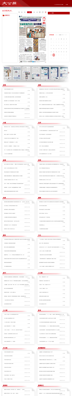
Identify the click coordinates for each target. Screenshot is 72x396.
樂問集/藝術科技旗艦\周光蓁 (44, 296)
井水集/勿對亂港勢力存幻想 (8, 89)
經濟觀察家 (41, 348)
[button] (4, 73)
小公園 (40, 273)
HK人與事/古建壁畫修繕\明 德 (9, 318)
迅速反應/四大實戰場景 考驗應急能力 (10, 116)
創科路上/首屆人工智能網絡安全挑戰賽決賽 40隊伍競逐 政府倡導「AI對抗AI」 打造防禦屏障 (51, 116)
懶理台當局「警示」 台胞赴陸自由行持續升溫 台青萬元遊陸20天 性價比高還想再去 (16, 126)
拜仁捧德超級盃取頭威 (7, 266)
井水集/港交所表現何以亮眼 (8, 363)
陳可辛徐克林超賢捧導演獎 (8, 288)
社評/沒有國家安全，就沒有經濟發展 (45, 134)
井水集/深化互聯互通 (7, 367)
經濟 (39, 160)
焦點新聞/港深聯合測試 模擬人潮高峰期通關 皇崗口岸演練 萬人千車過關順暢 (16, 108)
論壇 (4, 160)
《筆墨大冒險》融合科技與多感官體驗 (45, 254)
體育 (4, 235)
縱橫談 (5, 385)
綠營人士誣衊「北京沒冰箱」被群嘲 (10, 134)
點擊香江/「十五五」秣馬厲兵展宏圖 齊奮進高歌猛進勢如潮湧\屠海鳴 (50, 393)
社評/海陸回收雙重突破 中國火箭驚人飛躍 (46, 142)
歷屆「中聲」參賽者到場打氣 (44, 243)
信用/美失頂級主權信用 (43, 205)
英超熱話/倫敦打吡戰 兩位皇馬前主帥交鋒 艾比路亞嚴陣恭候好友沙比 (15, 258)
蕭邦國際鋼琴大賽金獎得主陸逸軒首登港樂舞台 (47, 262)
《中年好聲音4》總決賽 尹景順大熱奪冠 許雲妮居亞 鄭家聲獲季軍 (50, 239)
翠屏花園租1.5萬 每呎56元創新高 (9, 213)
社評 (39, 123)
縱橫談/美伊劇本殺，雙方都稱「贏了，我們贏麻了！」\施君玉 (14, 389)
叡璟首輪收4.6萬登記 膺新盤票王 (9, 209)
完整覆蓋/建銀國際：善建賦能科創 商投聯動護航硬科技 (48, 187)
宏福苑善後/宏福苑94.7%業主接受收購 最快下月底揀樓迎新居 (59, 17)
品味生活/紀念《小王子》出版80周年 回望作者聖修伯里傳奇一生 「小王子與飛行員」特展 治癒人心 (51, 247)
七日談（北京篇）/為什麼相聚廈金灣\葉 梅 (11, 314)
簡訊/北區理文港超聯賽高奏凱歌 (9, 247)
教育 (39, 310)
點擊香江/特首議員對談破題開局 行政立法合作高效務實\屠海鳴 (49, 389)
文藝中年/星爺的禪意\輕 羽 (43, 292)
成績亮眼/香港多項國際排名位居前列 (45, 100)
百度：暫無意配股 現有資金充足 (44, 168)
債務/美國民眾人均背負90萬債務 (44, 209)
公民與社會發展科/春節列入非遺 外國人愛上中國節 (47, 318)
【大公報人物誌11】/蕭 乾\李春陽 (9, 322)
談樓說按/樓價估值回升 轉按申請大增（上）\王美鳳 (47, 359)
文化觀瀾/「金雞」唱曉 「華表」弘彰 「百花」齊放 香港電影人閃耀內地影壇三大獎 (16, 284)
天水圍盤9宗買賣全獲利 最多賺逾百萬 (10, 217)
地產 (4, 198)
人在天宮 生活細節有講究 (8, 153)
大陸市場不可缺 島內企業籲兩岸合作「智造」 (11, 138)
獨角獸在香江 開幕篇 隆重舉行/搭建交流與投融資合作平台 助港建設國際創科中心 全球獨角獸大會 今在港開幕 (51, 183)
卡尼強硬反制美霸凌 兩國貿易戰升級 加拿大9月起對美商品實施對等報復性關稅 (51, 221)
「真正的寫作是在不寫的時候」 (9, 300)
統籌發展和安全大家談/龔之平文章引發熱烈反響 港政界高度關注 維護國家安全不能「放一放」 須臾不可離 (52, 89)
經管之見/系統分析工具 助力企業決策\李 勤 (46, 355)
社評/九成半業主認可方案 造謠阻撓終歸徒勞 (46, 126)
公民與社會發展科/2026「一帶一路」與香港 (46, 341)
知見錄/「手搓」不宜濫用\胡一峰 (44, 284)
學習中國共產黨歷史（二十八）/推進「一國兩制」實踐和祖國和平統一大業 (51, 314)
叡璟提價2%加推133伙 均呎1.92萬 (45, 179)
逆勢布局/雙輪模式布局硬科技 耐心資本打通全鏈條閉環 (48, 191)
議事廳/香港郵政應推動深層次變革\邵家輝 (11, 191)
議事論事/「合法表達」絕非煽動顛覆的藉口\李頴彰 (12, 187)
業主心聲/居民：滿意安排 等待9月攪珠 (55, 22)
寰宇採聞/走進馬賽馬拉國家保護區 (45, 300)
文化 (39, 235)
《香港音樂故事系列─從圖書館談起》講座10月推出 (47, 258)
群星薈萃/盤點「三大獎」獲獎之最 (9, 292)
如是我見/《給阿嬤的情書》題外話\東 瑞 (11, 333)
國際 (39, 198)
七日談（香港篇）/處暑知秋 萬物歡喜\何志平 (46, 266)
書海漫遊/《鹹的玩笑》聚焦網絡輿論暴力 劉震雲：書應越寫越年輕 (15, 296)
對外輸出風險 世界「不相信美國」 (44, 217)
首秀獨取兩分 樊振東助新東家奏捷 (9, 243)
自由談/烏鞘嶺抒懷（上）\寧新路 (9, 341)
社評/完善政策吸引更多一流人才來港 (45, 153)
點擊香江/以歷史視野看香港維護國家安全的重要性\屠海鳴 (48, 112)
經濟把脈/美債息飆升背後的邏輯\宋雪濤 (45, 375)
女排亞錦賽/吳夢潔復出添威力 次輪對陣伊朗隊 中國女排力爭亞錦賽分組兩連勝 (17, 239)
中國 (4, 123)
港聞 (39, 85)
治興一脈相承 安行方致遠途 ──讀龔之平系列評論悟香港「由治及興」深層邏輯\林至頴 (16, 164)
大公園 (5, 310)
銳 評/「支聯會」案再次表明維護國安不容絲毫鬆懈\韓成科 (13, 183)
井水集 (5, 348)
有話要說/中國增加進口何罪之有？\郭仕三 (11, 179)
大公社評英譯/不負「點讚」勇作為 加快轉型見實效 (47, 333)
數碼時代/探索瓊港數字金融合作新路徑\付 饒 (46, 367)
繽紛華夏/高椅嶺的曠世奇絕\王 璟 (9, 337)
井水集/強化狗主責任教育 (8, 355)
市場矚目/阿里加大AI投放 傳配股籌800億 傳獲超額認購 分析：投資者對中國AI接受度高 (51, 164)
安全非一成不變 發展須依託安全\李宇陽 (10, 168)
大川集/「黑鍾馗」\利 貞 (43, 288)
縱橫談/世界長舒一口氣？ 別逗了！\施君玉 (11, 393)
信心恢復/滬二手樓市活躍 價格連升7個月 (11, 205)
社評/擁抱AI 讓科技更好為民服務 (44, 138)
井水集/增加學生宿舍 (7, 359)
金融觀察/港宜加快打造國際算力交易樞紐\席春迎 (47, 363)
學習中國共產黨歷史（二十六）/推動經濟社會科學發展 (48, 337)
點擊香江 (41, 385)
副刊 (4, 273)
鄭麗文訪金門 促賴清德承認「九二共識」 (11, 142)
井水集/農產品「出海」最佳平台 (9, 375)
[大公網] (9, 3)
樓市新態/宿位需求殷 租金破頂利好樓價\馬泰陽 (47, 371)
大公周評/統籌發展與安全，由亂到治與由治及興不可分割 (48, 130)
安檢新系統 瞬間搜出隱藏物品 (9, 112)
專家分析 (5, 130)
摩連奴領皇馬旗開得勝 (7, 262)
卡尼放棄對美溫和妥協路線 (43, 228)
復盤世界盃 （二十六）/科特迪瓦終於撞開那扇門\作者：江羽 (14, 254)
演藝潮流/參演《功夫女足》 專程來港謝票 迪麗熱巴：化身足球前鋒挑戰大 (16, 280)
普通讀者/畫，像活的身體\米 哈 (44, 280)
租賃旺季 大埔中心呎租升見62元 (9, 228)
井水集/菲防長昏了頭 (7, 371)
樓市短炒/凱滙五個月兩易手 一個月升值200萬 (11, 221)
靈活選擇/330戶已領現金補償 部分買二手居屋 (12, 100)
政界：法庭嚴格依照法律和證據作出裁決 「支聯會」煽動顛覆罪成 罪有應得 (51, 104)
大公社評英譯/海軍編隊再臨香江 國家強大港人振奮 (47, 322)
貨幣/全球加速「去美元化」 (43, 213)
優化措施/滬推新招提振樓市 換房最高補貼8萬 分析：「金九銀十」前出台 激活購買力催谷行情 (17, 201)
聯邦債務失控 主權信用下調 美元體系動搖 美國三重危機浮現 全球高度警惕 (51, 201)
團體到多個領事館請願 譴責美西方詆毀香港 (46, 108)
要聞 (4, 85)
